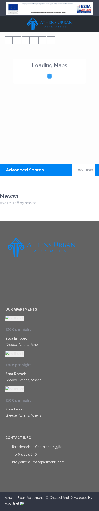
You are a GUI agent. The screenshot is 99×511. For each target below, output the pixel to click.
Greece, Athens (17, 344)
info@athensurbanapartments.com (38, 462)
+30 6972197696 (24, 454)
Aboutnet (12, 503)
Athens (36, 344)
